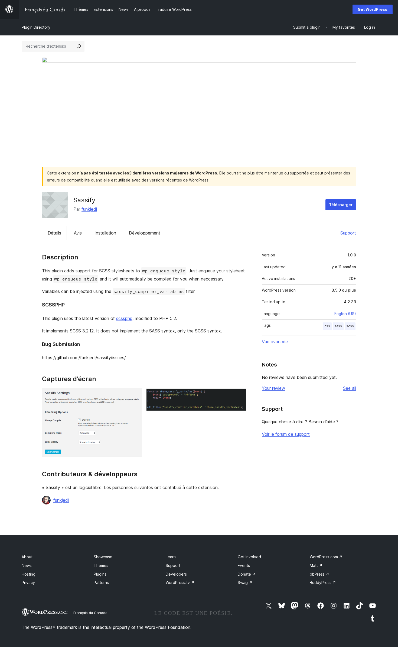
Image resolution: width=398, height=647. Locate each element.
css (327, 326)
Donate (247, 574)
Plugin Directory (36, 27)
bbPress (319, 574)
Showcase (103, 556)
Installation (105, 233)
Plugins (100, 574)
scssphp (124, 318)
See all (349, 388)
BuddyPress (323, 582)
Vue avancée (275, 341)
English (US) (345, 313)
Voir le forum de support (286, 434)
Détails (54, 233)
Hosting (28, 574)
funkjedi (89, 209)
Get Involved (249, 556)
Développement (144, 233)
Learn (171, 556)
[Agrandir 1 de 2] (134, 395)
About (27, 556)
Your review (273, 388)
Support (348, 233)
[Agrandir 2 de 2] (239, 395)
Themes (101, 565)
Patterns (101, 582)
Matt (316, 565)
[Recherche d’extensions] (79, 46)
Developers (176, 574)
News (27, 565)
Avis (78, 233)
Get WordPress (372, 9)
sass (338, 326)
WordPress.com (326, 556)
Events (244, 565)
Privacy (28, 582)
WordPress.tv (180, 582)
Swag (245, 582)
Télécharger (341, 204)
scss (350, 326)
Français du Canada (90, 612)
